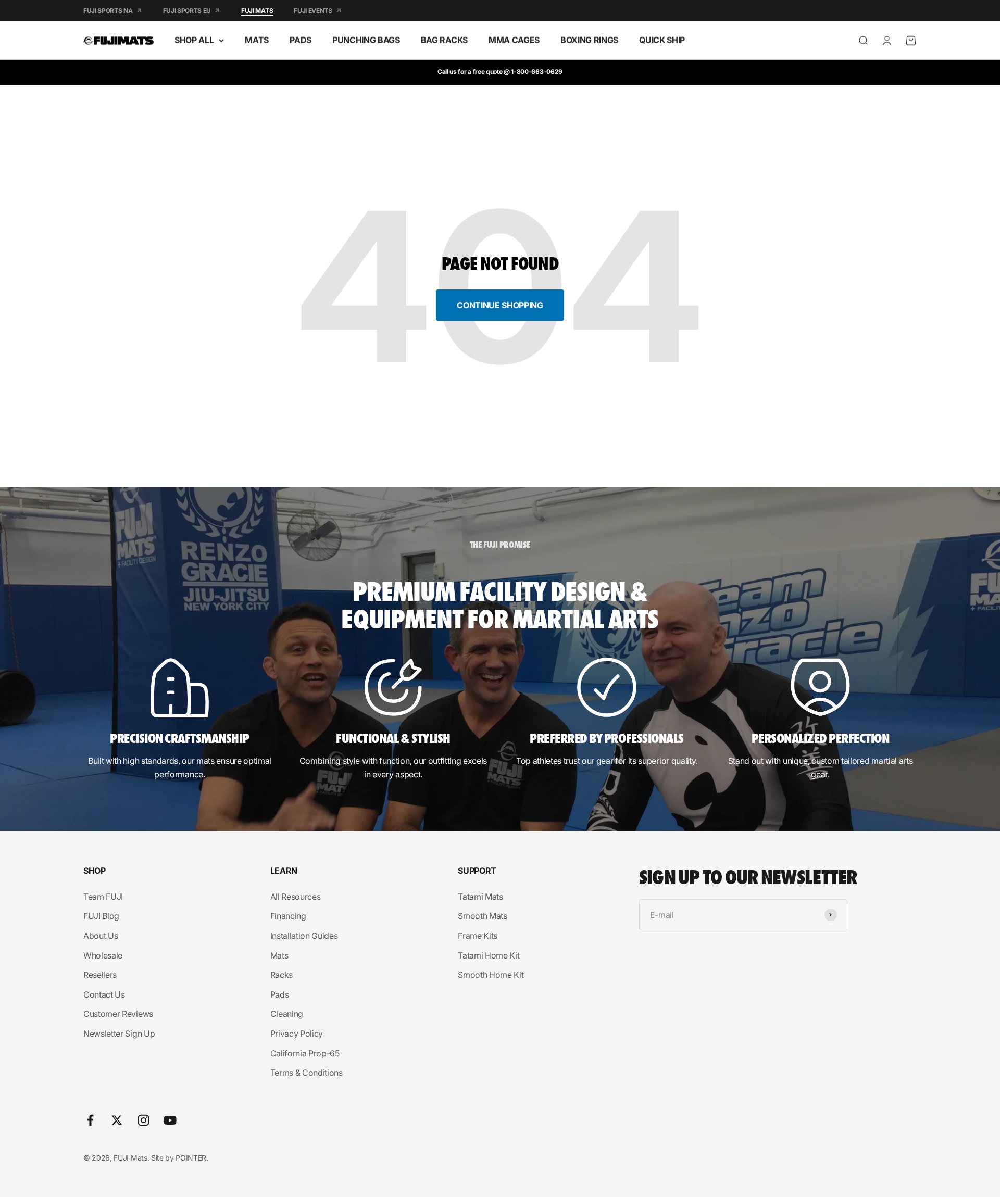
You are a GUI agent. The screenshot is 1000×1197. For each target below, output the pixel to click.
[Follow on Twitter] (117, 1120)
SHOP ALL (194, 40)
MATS (257, 40)
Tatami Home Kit (488, 955)
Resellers (100, 974)
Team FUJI (103, 896)
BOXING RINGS (589, 40)
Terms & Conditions (306, 1072)
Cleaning (286, 1014)
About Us (100, 935)
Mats (279, 955)
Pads (279, 994)
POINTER (191, 1157)
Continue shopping (500, 305)
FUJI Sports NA (108, 11)
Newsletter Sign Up (119, 1033)
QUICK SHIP (662, 40)
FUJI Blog (101, 916)
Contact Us (104, 994)
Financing (288, 916)
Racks (281, 974)
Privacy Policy (296, 1033)
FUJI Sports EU (187, 11)
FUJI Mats (257, 11)
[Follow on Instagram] (143, 1120)
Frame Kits (477, 935)
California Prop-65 (305, 1053)
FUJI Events (313, 11)
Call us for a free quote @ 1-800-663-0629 (500, 71)
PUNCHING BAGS (366, 40)
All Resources (295, 896)
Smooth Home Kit (490, 974)
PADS (300, 40)
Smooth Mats (482, 916)
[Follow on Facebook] (90, 1120)
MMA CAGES (514, 40)
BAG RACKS (444, 40)
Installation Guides (304, 935)
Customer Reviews (118, 1014)
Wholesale (102, 955)
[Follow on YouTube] (170, 1120)
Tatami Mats (480, 896)
